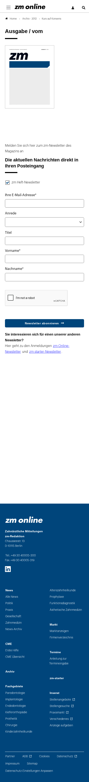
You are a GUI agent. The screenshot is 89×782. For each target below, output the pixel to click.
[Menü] (8, 7)
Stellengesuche (60, 706)
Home (13, 18)
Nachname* (14, 269)
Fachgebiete (14, 686)
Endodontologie (15, 706)
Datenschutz (65, 756)
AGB (25, 756)
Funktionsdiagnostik (62, 603)
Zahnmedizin (13, 622)
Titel (8, 232)
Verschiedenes (59, 719)
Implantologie (14, 699)
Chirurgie (11, 725)
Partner (10, 756)
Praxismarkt (57, 712)
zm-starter (57, 678)
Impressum (12, 763)
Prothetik (11, 718)
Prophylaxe (57, 596)
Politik (9, 603)
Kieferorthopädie (16, 712)
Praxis (9, 610)
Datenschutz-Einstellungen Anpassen (29, 771)
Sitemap (32, 763)
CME (8, 644)
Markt (54, 624)
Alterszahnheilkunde (63, 590)
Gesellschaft (13, 616)
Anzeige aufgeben (61, 725)
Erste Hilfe (12, 650)
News (9, 590)
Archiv (9, 671)
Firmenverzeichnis (61, 637)
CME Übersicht (15, 656)
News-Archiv (13, 629)
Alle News (11, 596)
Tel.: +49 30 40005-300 (20, 555)
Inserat (54, 693)
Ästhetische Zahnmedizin (66, 610)
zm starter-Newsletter (45, 351)
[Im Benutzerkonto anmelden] (73, 8)
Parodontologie (15, 693)
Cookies (44, 756)
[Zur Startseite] (30, 6)
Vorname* (12, 250)
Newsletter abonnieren (42, 323)
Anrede (10, 213)
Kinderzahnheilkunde (18, 731)
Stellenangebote (60, 699)
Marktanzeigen (59, 631)
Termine (55, 652)
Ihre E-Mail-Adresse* (20, 195)
